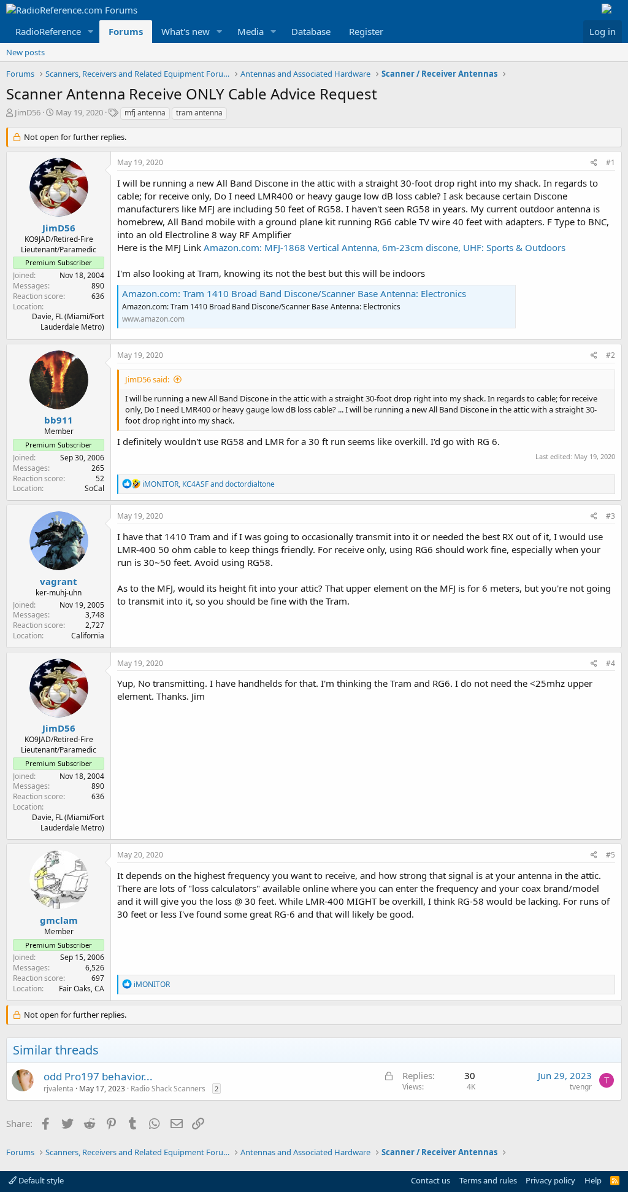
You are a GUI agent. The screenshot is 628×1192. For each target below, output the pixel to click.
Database (311, 31)
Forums (126, 31)
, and (208, 484)
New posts (25, 52)
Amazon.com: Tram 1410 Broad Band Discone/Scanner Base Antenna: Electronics (294, 293)
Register (366, 31)
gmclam (59, 920)
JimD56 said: (147, 379)
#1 (610, 162)
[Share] (594, 163)
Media (250, 31)
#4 (610, 663)
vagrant (58, 581)
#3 (610, 516)
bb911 (58, 420)
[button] (90, 31)
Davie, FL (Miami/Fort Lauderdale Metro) (68, 321)
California (87, 635)
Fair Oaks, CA (81, 988)
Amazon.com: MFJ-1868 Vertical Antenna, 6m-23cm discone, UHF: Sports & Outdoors (384, 247)
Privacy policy (550, 1180)
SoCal (94, 488)
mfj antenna (145, 112)
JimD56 (27, 112)
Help (593, 1180)
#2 (610, 355)
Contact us (430, 1180)
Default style (40, 1180)
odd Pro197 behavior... (98, 1076)
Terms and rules (488, 1180)
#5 (610, 854)
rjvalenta (59, 1088)
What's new (185, 31)
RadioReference (48, 31)
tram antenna (199, 112)
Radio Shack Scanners (168, 1088)
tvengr (581, 1087)
